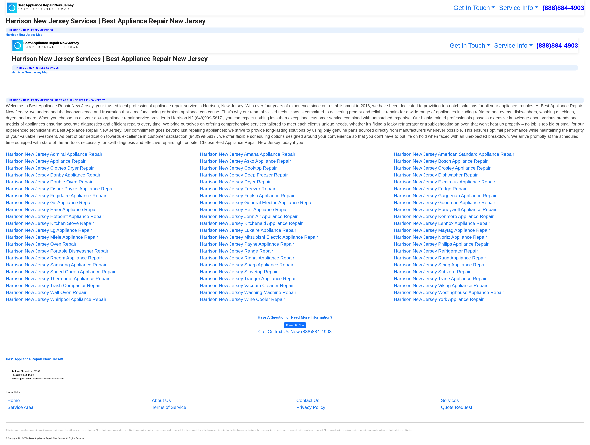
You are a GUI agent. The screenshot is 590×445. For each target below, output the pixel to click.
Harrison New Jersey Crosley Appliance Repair (442, 168)
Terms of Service (169, 407)
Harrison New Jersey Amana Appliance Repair (247, 154)
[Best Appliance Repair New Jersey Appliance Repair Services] (40, 7)
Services (450, 400)
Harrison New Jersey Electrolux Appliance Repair (444, 181)
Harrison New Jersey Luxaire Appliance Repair (248, 230)
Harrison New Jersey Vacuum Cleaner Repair (247, 285)
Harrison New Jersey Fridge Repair (430, 188)
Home (13, 400)
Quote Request (456, 407)
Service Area (20, 407)
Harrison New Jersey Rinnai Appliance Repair (247, 257)
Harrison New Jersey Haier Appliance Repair (52, 209)
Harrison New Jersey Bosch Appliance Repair (441, 161)
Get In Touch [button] (471, 7)
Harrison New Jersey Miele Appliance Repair (52, 237)
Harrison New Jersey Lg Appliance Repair (49, 230)
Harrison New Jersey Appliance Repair (46, 161)
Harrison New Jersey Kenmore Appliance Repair (444, 216)
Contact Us (307, 400)
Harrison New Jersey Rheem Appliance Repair (54, 257)
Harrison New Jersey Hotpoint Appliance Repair (55, 216)
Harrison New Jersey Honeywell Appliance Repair (445, 209)
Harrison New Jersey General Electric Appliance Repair (257, 202)
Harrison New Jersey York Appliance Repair (439, 299)
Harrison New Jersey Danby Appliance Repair (53, 174)
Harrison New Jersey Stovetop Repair (239, 271)
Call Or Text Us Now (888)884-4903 (295, 331)
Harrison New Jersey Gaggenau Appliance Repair (445, 195)
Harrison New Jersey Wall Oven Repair (46, 292)
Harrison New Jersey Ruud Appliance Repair (440, 257)
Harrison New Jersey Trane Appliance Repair (440, 278)
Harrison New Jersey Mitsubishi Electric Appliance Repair (259, 237)
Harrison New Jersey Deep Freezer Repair (244, 174)
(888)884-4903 (563, 7)
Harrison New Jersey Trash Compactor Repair (53, 285)
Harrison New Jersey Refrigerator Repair (436, 250)
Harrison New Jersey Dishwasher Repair (436, 174)
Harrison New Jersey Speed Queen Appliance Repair (61, 271)
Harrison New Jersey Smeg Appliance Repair (440, 264)
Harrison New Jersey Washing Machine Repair (248, 292)
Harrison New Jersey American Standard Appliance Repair (454, 154)
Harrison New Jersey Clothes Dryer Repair (50, 168)
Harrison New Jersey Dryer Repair (235, 181)
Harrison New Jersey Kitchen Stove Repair (50, 223)
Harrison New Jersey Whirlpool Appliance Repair (56, 299)
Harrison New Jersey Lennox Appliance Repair (442, 223)
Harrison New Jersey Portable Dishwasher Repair (57, 250)
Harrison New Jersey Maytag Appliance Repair (442, 230)
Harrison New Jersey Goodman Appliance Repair (444, 202)
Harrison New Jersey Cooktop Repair (238, 168)
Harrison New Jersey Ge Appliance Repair (49, 202)
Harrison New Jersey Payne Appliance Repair (247, 244)
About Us (161, 400)
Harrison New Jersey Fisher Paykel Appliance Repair (60, 188)
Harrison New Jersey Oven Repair (41, 244)
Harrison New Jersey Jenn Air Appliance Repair (249, 216)
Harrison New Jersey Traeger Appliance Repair (248, 278)
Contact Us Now (295, 325)
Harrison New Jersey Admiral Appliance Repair (54, 154)
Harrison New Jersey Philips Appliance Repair (441, 244)
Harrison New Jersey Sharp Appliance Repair (246, 264)
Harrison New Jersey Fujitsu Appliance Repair (247, 195)
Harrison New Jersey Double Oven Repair (49, 181)
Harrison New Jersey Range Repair (236, 250)
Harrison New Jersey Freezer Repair (237, 188)
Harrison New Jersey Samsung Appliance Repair (56, 264)
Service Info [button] (516, 7)
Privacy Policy (310, 407)
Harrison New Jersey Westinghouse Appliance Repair (449, 292)
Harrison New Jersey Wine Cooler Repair (242, 299)
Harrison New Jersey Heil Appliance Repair (244, 209)
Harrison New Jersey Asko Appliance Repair (245, 161)
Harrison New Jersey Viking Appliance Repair (440, 285)
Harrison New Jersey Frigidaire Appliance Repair (56, 195)
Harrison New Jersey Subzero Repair (432, 271)
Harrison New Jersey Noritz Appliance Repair (440, 237)
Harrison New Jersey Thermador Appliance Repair (57, 278)
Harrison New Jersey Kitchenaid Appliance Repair (251, 223)
